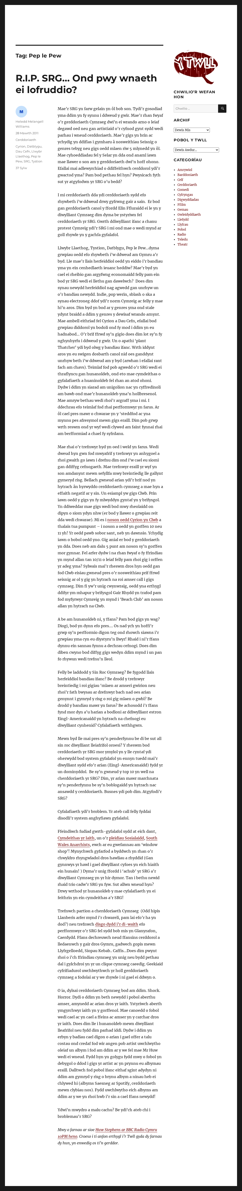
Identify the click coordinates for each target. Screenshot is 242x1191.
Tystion (36, 161)
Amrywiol (184, 170)
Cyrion (21, 146)
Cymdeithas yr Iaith (76, 838)
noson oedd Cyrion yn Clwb (132, 519)
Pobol (181, 230)
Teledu (182, 239)
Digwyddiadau (188, 200)
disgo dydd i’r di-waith (116, 924)
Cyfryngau (185, 195)
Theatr (182, 244)
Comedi (183, 190)
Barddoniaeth (187, 175)
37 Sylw (21, 168)
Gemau (182, 210)
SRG (27, 161)
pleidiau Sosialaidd (126, 838)
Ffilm (181, 205)
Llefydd (183, 220)
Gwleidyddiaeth (189, 215)
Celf (180, 180)
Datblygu (34, 146)
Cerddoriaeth (26, 140)
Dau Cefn (23, 151)
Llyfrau (182, 225)
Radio (181, 235)
